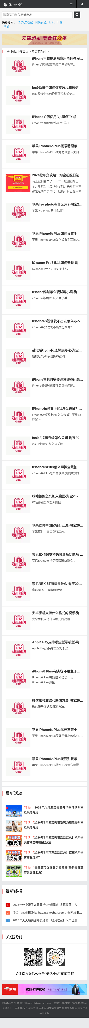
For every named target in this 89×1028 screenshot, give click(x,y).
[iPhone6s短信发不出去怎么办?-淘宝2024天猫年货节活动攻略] (18, 329)
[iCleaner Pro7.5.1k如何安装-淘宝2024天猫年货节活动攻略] (18, 270)
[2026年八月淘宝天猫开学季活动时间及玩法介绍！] (14, 811)
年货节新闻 (39, 51)
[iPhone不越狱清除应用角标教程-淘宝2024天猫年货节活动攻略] (18, 66)
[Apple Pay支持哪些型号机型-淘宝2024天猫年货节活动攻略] (18, 650)
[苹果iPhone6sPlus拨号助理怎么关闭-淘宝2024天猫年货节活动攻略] (18, 154)
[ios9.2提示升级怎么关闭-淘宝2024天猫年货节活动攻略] (18, 446)
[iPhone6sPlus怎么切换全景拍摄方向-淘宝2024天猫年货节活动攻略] (18, 475)
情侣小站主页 (19, 51)
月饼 (59, 22)
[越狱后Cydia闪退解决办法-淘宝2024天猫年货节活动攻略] (18, 358)
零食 (7, 26)
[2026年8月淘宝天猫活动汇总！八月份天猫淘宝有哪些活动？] (14, 841)
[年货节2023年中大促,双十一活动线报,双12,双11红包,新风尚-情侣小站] (15, 4)
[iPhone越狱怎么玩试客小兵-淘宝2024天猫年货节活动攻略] (18, 300)
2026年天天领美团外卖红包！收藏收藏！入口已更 (45, 920)
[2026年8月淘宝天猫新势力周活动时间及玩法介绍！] (14, 826)
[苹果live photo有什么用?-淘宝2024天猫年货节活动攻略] (18, 212)
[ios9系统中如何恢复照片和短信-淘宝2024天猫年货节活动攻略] (18, 95)
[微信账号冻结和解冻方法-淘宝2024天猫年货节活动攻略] (18, 708)
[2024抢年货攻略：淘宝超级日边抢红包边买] (18, 183)
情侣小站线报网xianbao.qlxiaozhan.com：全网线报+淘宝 (50, 912)
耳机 (51, 22)
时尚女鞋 (41, 22)
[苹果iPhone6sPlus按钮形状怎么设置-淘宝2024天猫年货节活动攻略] (18, 767)
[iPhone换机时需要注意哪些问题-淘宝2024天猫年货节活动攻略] (18, 387)
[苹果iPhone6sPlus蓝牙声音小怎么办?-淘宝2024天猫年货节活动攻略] (18, 737)
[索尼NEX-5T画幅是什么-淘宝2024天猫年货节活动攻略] (18, 591)
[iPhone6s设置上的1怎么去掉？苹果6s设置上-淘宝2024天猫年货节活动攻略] (18, 416)
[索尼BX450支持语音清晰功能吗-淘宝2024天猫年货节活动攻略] (18, 562)
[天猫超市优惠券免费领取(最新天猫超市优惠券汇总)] (14, 871)
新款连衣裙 (25, 22)
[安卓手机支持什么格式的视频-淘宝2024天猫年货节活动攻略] (18, 621)
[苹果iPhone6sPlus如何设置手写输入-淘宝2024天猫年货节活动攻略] (18, 241)
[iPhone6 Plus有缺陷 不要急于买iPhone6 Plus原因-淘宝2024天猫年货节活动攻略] (18, 679)
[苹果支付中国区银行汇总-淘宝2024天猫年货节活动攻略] (18, 533)
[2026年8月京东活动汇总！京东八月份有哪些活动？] (14, 856)
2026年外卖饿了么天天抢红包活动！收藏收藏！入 (45, 904)
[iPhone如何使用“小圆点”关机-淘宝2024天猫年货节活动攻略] (18, 125)
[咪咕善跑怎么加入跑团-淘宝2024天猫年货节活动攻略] (18, 504)
